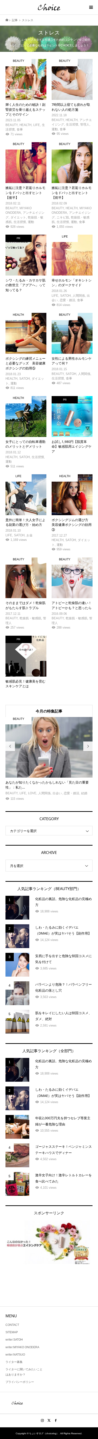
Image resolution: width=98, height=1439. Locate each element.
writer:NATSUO (15, 1354)
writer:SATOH (14, 1339)
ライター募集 (14, 1362)
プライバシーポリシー (19, 1382)
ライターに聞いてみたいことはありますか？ (24, 1372)
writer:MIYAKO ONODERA (22, 1347)
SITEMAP (11, 1332)
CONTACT (12, 1325)
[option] (49, 759)
